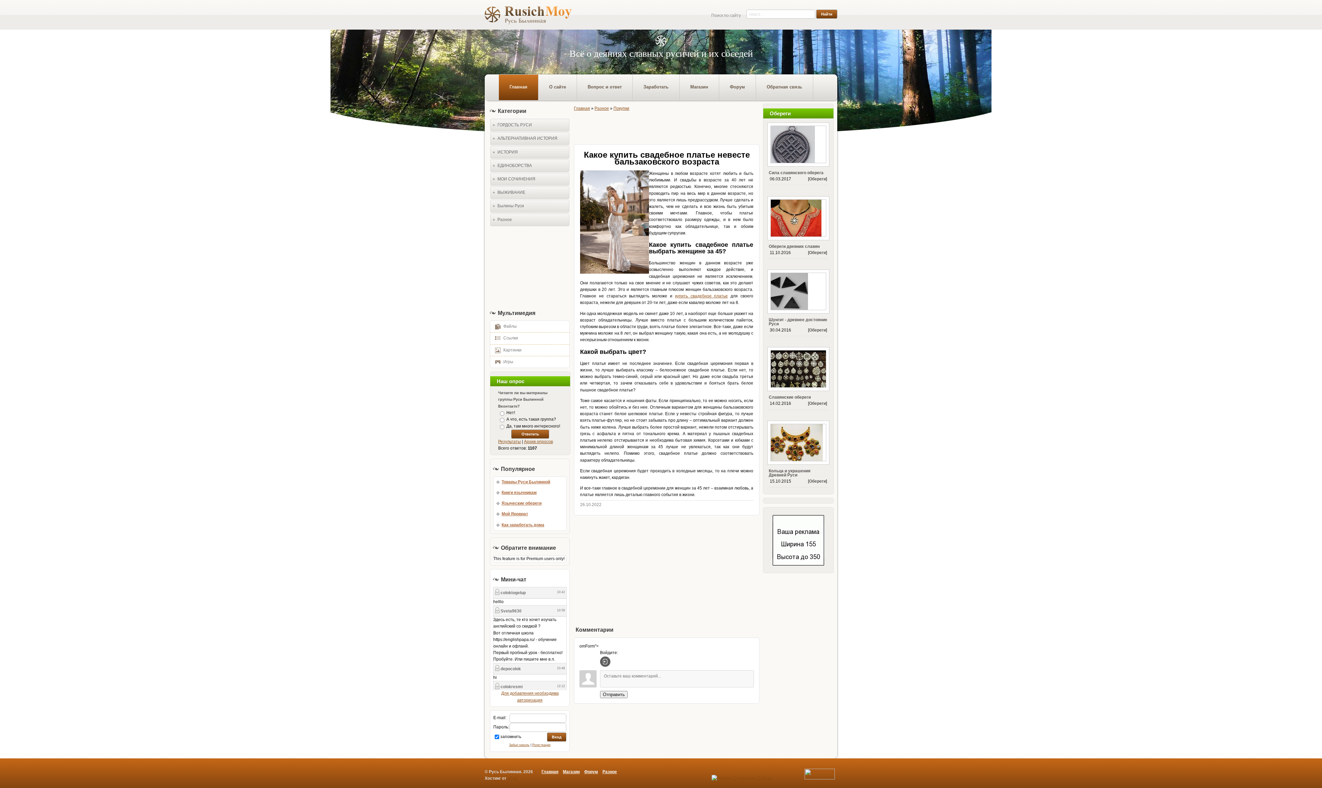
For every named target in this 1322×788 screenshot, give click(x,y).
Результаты (509, 441)
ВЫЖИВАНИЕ (511, 192)
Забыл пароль (519, 745)
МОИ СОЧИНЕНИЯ (516, 179)
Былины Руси (510, 205)
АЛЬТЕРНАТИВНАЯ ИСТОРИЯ (527, 138)
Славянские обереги (790, 397)
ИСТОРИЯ (507, 152)
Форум (591, 771)
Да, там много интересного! (533, 426)
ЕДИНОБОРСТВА (514, 165)
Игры (508, 361)
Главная (582, 108)
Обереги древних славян (794, 246)
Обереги (817, 179)
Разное (504, 219)
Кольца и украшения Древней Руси (789, 473)
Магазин (571, 771)
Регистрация (541, 745)
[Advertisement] (527, 267)
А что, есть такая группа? (531, 419)
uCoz (512, 778)
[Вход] (605, 661)
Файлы (510, 326)
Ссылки (510, 338)
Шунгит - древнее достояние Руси (798, 321)
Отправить (614, 694)
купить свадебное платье (701, 296)
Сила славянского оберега (796, 172)
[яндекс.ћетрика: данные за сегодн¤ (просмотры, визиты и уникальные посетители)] (820, 774)
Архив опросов (538, 441)
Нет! (510, 412)
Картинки (512, 350)
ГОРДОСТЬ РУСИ (514, 125)
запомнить (510, 736)
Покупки (621, 108)
